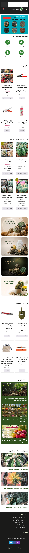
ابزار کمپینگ (7, 57)
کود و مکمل (21, 57)
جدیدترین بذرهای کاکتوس (19, 139)
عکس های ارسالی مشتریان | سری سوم (18, 469)
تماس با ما (22, 535)
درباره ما (23, 537)
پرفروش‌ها (24, 66)
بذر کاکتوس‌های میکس (19, 524)
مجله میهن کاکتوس (20, 527)
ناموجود (22, 98)
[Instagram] (18, 542)
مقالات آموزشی (23, 380)
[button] (26, 9)
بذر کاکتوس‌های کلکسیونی (19, 521)
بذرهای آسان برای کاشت (19, 522)
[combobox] (18, 4)
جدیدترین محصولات (21, 303)
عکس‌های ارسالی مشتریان (19, 517)
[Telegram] (11, 542)
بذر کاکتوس (21, 46)
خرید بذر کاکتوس (21, 519)
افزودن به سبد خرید (7, 98)
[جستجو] (4, 4)
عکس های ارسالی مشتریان (18, 451)
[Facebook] (14, 542)
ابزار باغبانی (7, 46)
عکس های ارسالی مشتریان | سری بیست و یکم (16, 488)
